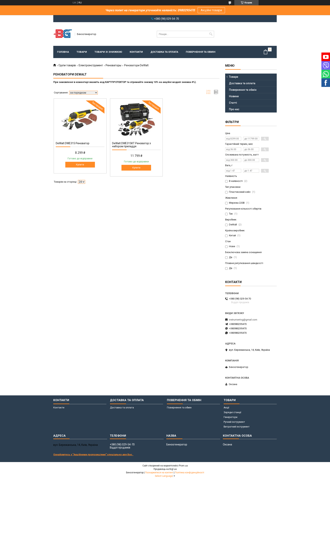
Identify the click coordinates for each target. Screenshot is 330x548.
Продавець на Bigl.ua (165, 469)
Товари (82, 51)
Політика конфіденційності (189, 472)
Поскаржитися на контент (159, 472)
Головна (63, 51)
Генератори (230, 417)
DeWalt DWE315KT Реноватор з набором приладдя (131, 145)
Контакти (136, 51)
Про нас (234, 109)
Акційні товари (211, 10)
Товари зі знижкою (108, 51)
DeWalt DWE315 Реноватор (72, 143)
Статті (233, 102)
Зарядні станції (232, 412)
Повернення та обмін (200, 51)
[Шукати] (210, 34)
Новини (234, 96)
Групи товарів (67, 65)
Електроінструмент (91, 65)
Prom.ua (183, 465)
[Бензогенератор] (62, 34)
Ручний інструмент (234, 421)
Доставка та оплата (164, 51)
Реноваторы (113, 65)
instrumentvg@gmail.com (243, 319)
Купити (80, 164)
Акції (226, 407)
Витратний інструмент (237, 426)
